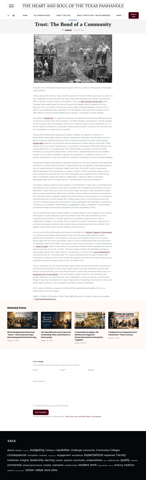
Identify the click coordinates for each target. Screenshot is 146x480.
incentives (13, 460)
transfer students (19, 470)
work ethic (51, 470)
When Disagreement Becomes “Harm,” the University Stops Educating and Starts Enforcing (21, 335)
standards (58, 465)
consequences (17, 455)
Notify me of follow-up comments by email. (52, 406)
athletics (18, 450)
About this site (63, 15)
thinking (118, 465)
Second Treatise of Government (99, 232)
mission (59, 460)
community (89, 450)
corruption (33, 455)
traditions (10, 470)
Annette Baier (38, 143)
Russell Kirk (48, 118)
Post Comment (40, 412)
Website (91, 370)
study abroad (102, 465)
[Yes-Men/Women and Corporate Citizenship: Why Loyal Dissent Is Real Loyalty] (56, 320)
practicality (79, 460)
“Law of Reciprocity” (102, 252)
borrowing (26, 450)
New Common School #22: (92, 101)
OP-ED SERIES (11, 6)
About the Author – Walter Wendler (93, 15)
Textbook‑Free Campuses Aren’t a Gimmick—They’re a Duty (122, 333)
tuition (29, 470)
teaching (110, 465)
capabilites (62, 450)
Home (25, 15)
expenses (109, 455)
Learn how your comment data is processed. (83, 416)
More (119, 15)
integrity (24, 460)
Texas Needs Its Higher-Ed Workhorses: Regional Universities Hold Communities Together (89, 336)
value (39, 470)
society (47, 465)
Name (35, 370)
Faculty (121, 455)
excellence (77, 455)
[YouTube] (13, 15)
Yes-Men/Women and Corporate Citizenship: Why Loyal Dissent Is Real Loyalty (56, 335)
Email (63, 370)
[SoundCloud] (8, 15)
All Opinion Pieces (42, 15)
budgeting (37, 450)
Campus (49, 450)
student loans (71, 465)
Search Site (133, 15)
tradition (129, 465)
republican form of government (45, 274)
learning (49, 460)
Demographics (52, 455)
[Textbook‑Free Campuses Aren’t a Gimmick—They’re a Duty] (123, 320)
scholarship (14, 465)
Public (105, 460)
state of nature (42, 246)
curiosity (43, 455)
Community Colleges (108, 450)
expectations (93, 455)
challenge (76, 450)
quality (125, 460)
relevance (134, 460)
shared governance (32, 465)
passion (68, 460)
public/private (113, 460)
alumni (10, 450)
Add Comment (39, 381)
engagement (64, 455)
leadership (37, 460)
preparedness (94, 460)
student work (87, 465)
